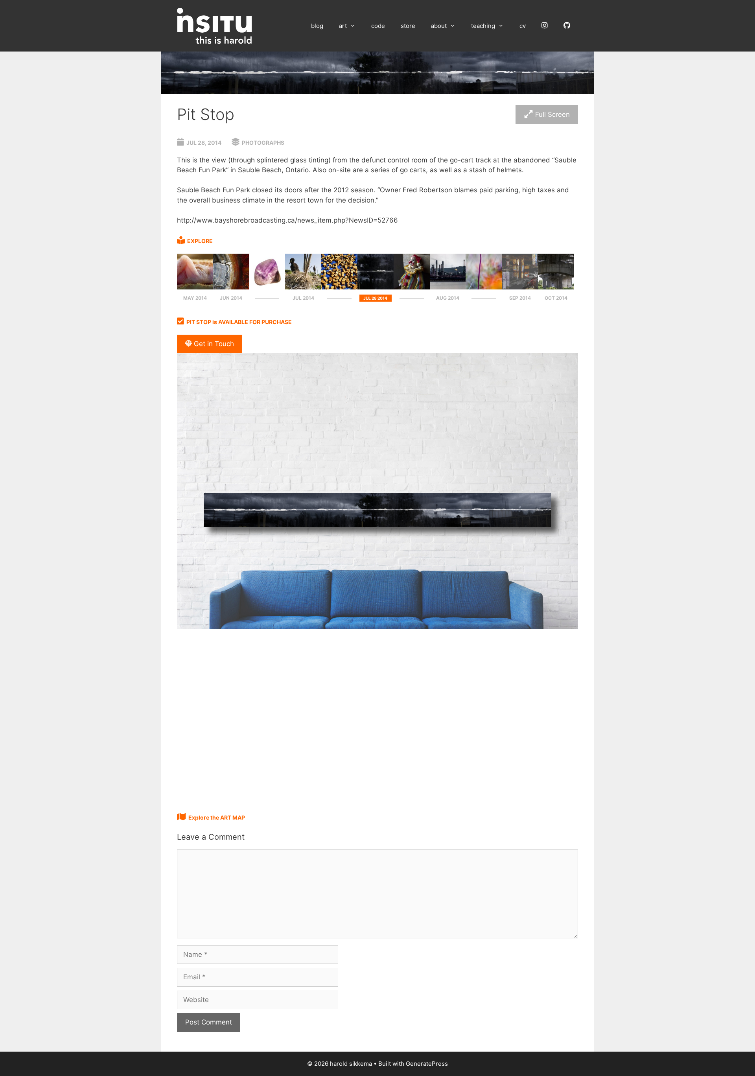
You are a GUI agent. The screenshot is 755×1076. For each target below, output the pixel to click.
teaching (483, 25)
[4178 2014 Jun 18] (231, 287)
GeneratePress (427, 1063)
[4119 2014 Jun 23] (267, 287)
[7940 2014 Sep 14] (520, 287)
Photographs (263, 142)
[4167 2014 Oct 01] (556, 287)
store (408, 25)
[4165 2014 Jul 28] (412, 287)
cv (522, 25)
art (343, 25)
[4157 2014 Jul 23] (339, 287)
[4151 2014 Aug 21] (448, 287)
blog (317, 25)
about (439, 25)
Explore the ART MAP (216, 817)
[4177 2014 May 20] (195, 287)
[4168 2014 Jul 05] (303, 287)
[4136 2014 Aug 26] (484, 287)
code (378, 25)
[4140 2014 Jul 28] (375, 287)
